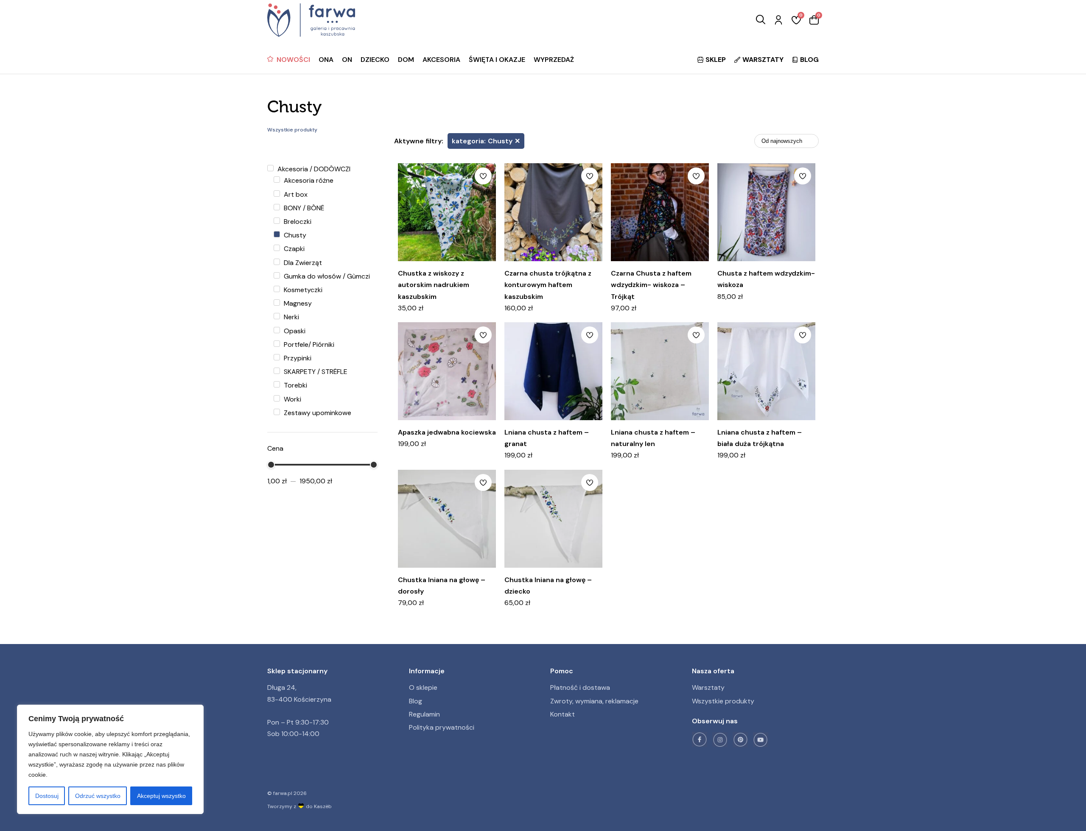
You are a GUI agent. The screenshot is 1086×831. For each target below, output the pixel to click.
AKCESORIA (441, 59)
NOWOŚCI (293, 59)
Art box (295, 194)
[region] (110, 759)
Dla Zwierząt (302, 262)
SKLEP (715, 59)
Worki (291, 399)
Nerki (290, 316)
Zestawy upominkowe (316, 412)
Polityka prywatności (441, 727)
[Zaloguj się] (778, 20)
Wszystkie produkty (723, 701)
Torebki (294, 385)
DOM (406, 59)
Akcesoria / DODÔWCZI (313, 169)
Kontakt (562, 714)
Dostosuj (47, 795)
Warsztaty (708, 687)
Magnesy (297, 303)
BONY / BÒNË (303, 208)
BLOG (809, 59)
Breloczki (296, 221)
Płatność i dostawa (580, 687)
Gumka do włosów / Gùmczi (326, 276)
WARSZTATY (763, 59)
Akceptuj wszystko (161, 795)
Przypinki (296, 358)
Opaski (293, 330)
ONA (326, 59)
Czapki (293, 248)
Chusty (294, 235)
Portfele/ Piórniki (308, 344)
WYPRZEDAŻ (554, 59)
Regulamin (424, 714)
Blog (415, 701)
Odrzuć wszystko (97, 795)
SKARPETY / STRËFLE (314, 371)
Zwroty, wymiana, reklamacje (594, 701)
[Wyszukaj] (760, 20)
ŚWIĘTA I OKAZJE (497, 59)
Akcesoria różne (307, 180)
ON (347, 59)
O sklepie (423, 687)
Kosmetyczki (302, 289)
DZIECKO (375, 59)
